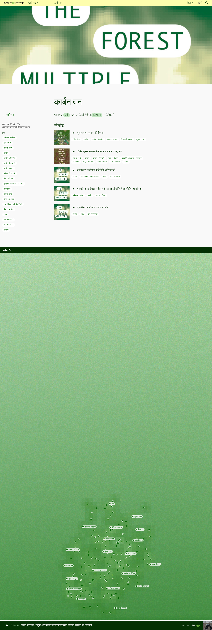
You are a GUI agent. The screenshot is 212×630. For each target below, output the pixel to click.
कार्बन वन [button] (58, 3)
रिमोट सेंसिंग (9, 209)
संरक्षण (6, 230)
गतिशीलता (96, 115)
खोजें (200, 3)
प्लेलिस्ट (10, 115)
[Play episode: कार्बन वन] (7, 625)
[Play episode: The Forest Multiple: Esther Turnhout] (73, 207)
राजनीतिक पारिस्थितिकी (13, 204)
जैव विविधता (9, 179)
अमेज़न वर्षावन (9, 138)
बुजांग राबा (8, 194)
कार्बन (6, 153)
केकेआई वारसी (9, 173)
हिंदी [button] (189, 3)
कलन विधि (8, 148)
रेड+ (5, 214)
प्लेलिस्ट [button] (32, 3)
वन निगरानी (8, 220)
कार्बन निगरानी (9, 163)
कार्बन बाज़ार (9, 168)
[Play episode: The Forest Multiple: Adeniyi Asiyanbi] (73, 170)
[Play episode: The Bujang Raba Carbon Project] (73, 133)
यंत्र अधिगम (9, 199)
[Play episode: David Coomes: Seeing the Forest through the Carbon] (73, 151)
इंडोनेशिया (7, 143)
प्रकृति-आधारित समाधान (14, 184)
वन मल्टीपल (9, 225)
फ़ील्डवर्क (7, 189)
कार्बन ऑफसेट (9, 158)
